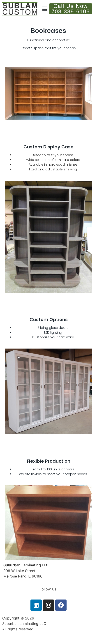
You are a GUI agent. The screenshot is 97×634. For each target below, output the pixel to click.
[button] (44, 9)
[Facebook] (61, 605)
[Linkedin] (36, 605)
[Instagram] (48, 605)
